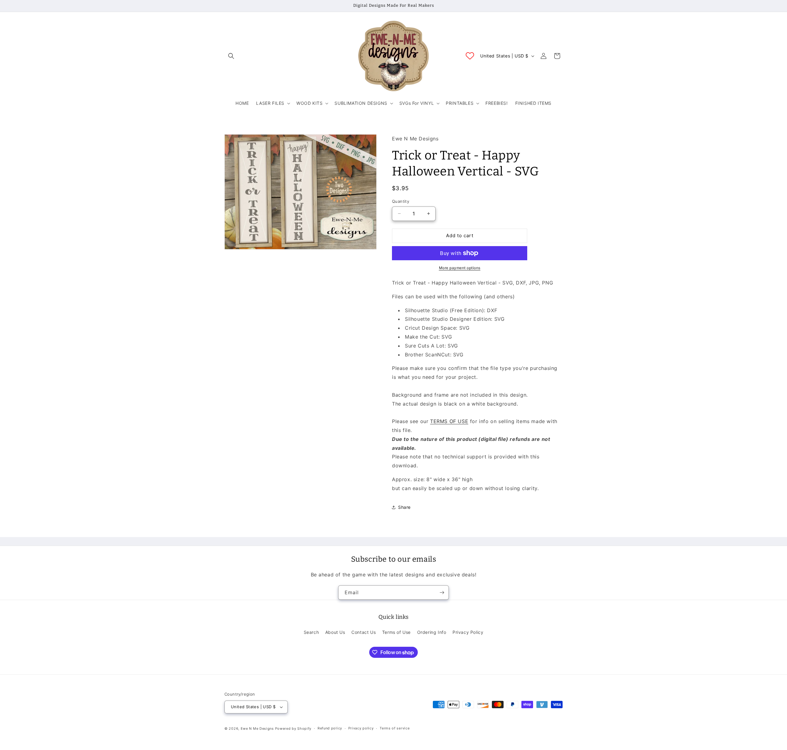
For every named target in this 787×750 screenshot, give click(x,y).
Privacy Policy (468, 632)
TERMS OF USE (449, 421)
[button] (231, 56)
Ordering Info (431, 632)
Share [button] (404, 507)
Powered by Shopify (293, 728)
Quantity (400, 201)
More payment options (460, 267)
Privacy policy (361, 728)
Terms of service (394, 728)
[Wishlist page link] (470, 56)
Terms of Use (396, 632)
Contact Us (363, 632)
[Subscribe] (442, 592)
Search (311, 632)
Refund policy (330, 728)
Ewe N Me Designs (257, 728)
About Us (335, 632)
